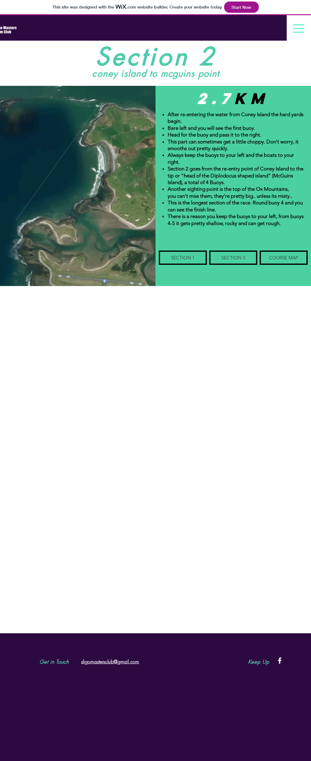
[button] (298, 28)
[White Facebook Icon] (279, 660)
